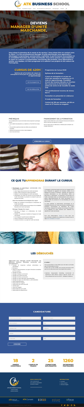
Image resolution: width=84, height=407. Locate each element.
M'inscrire (17, 344)
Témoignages (55, 8)
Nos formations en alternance (44, 8)
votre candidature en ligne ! (53, 218)
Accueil (19, 8)
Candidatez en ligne (26, 8)
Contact (62, 8)
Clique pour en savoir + (38, 36)
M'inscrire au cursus (42, 141)
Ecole (34, 8)
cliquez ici (61, 215)
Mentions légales (64, 384)
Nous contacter (64, 383)
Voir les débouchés (33, 89)
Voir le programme (33, 82)
